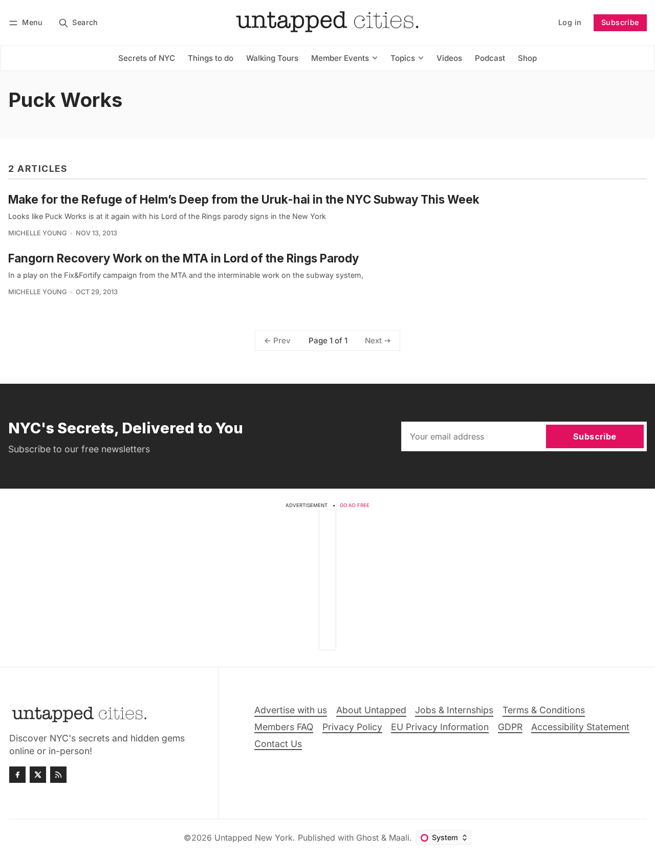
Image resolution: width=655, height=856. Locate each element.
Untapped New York (253, 837)
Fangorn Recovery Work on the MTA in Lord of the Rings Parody (183, 258)
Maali (399, 837)
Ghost (367, 837)
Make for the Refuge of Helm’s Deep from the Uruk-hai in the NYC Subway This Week (243, 199)
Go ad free (354, 505)
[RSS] (58, 774)
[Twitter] (38, 774)
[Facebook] (17, 774)
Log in (569, 22)
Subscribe (620, 22)
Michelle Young (37, 233)
